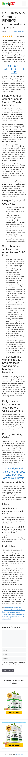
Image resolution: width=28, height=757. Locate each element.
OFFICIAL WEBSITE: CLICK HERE (14, 69)
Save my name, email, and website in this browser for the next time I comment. (14, 664)
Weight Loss (17, 607)
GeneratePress (19, 754)
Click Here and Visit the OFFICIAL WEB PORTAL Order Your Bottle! (14, 473)
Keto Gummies (8, 607)
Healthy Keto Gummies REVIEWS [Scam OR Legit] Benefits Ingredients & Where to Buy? (14, 617)
